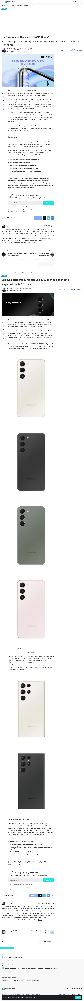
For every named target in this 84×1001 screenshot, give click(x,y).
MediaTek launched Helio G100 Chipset (20, 162)
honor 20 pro (17, 178)
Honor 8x (25, 180)
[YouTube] (46, 226)
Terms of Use (32, 997)
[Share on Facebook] (67, 50)
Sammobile (16, 864)
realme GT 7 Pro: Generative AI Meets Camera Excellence (25, 855)
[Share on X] (69, 50)
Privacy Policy (22, 997)
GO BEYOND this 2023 (39, 95)
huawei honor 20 (30, 185)
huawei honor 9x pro (29, 187)
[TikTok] (81, 989)
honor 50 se (48, 178)
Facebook (25, 146)
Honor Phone (40, 183)
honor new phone (32, 183)
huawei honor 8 (48, 185)
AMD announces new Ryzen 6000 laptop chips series (24, 165)
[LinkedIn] (53, 226)
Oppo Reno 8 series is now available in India (21, 841)
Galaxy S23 (16, 862)
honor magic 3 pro (12, 183)
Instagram (32, 146)
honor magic (38, 180)
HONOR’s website (45, 144)
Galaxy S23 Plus (23, 862)
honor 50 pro (32, 178)
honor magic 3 (44, 180)
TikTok (40, 146)
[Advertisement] (42, 22)
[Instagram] (49, 226)
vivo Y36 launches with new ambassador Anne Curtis (24, 168)
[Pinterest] (51, 226)
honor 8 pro (15, 180)
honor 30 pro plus (25, 178)
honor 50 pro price (40, 178)
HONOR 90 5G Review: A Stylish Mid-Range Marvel (24, 852)
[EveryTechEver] (10, 1)
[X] (72, 989)
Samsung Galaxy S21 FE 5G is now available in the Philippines (26, 844)
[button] (78, 997)
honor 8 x (20, 180)
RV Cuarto (9, 49)
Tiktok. (40, 242)
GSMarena (21, 864)
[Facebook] (44, 226)
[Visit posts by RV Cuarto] (4, 226)
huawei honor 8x (12, 187)
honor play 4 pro (47, 183)
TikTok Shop (38, 155)
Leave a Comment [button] (47, 264)
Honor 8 (10, 180)
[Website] (42, 226)
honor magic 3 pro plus (22, 183)
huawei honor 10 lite (21, 185)
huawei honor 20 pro (39, 185)
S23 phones (19, 326)
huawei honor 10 (12, 185)
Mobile (4, 8)
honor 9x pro (31, 180)
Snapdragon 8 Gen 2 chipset (23, 344)
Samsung (47, 862)
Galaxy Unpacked (40, 862)
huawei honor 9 (20, 187)
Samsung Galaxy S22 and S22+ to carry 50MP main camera (25, 171)
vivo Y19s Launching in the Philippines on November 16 (24, 159)
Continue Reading (6, 948)
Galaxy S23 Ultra (32, 862)
